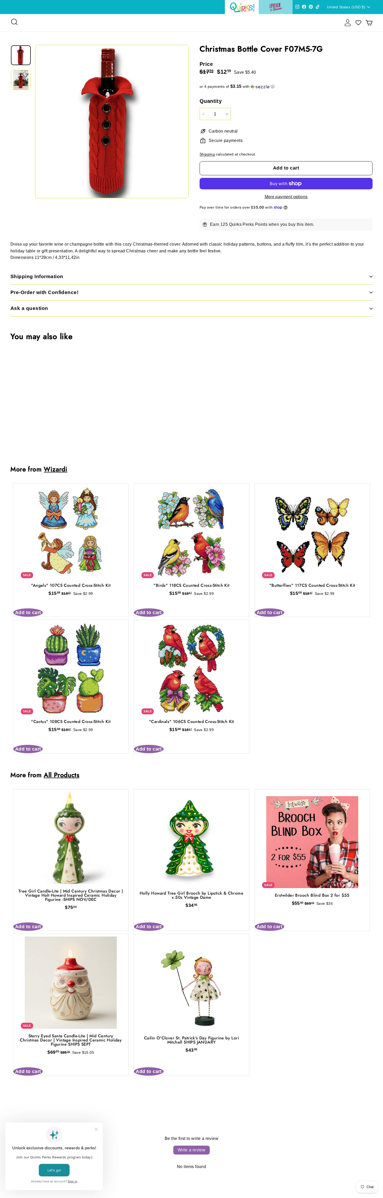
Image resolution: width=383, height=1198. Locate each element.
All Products (61, 774)
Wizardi (55, 469)
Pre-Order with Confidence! (44, 292)
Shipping (207, 154)
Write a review (192, 1150)
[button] (286, 86)
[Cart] (369, 22)
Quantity (211, 101)
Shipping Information (36, 276)
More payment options (286, 197)
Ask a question (29, 308)
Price (206, 64)
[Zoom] (111, 121)
